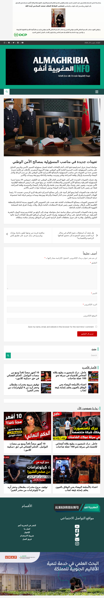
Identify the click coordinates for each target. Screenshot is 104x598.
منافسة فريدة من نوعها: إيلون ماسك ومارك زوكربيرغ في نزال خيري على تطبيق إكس (27, 234)
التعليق (93, 263)
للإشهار (27, 532)
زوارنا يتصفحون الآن (87, 408)
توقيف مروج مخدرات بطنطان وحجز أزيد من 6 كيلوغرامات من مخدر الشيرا (23, 387)
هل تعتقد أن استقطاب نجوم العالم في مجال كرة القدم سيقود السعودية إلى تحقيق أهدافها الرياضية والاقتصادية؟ (76, 235)
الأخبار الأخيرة (89, 367)
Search (8, 355)
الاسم (94, 293)
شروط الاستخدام (27, 536)
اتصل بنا (27, 529)
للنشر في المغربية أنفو (27, 525)
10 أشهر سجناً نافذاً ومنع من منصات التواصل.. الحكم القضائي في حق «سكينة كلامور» (23, 375)
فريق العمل (27, 539)
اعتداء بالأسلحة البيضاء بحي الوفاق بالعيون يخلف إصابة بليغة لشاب (70, 387)
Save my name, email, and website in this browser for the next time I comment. (61, 327)
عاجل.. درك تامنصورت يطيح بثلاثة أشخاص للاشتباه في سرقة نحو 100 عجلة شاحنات (69, 375)
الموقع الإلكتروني (90, 316)
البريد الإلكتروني (90, 304)
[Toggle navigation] (96, 92)
